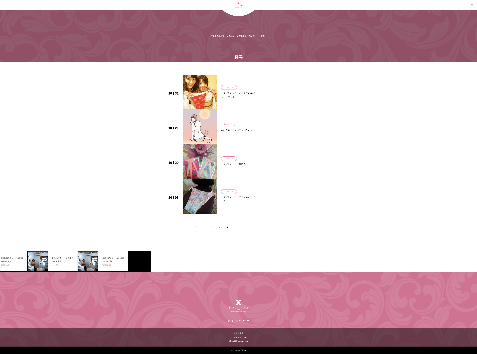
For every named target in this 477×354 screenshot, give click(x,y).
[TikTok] (233, 320)
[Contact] (248, 320)
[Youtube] (244, 320)
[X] (236, 320)
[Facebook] (240, 320)
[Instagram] (229, 320)
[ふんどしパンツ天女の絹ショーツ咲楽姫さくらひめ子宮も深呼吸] (238, 5)
